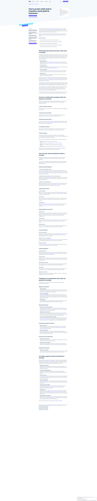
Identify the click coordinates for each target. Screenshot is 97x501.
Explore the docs (61, 439)
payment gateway (49, 142)
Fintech (50, 469)
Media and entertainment (52, 473)
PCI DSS (40, 193)
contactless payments (56, 308)
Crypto (50, 456)
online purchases (45, 79)
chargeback (42, 87)
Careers (60, 469)
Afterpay (59, 171)
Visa (65, 366)
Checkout (40, 458)
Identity (40, 466)
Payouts (40, 473)
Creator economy (51, 468)
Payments (40, 472)
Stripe (40, 171)
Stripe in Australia (59, 400)
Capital (40, 457)
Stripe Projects (51, 492)
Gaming (50, 470)
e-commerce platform (58, 142)
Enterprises (50, 453)
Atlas (39, 454)
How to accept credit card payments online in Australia (33, 35)
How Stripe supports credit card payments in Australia (32, 41)
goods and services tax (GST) (62, 233)
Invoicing (40, 467)
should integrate (51, 177)
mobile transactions (56, 78)
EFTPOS (46, 141)
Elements (40, 464)
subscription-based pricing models (59, 146)
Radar (39, 474)
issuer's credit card (54, 70)
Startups (50, 454)
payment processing (49, 360)
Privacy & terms (61, 458)
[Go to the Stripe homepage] (29, 452)
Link (39, 469)
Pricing (50, 1)
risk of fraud (57, 339)
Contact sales (65, 1)
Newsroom (60, 470)
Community (60, 456)
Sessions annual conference (63, 457)
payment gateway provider (50, 253)
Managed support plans (62, 476)
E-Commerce (51, 457)
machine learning (54, 385)
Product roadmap (61, 468)
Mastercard (42, 367)
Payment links (41, 471)
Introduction (30, 28)
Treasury (40, 480)
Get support (61, 475)
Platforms (50, 465)
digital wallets (42, 84)
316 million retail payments (51, 28)
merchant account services (55, 185)
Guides (60, 453)
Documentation (51, 487)
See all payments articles (32, 422)
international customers (46, 244)
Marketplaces (51, 463)
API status (50, 489)
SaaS (49, 466)
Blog (60, 455)
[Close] (95, 497)
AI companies (51, 467)
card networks (55, 67)
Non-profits (50, 474)
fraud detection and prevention (47, 203)
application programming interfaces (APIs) (54, 391)
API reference (51, 488)
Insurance (50, 472)
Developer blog (51, 493)
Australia (57, 28)
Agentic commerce (51, 455)
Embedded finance (51, 458)
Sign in (61, 1)
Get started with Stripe (32, 15)
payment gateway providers (47, 170)
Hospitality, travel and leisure (53, 471)
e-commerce (49, 78)
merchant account (57, 183)
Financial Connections (42, 465)
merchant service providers (48, 121)
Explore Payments (51, 441)
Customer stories (61, 454)
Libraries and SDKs (51, 491)
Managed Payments (41, 470)
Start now (30, 441)
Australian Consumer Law (52, 239)
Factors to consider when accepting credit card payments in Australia (33, 33)
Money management (52, 464)
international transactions (45, 376)
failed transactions (50, 397)
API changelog (51, 490)
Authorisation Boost (41, 455)
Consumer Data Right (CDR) (45, 294)
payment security (42, 162)
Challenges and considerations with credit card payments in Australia (33, 38)
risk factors (54, 215)
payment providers (53, 122)
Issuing (40, 468)
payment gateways (53, 34)
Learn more (61, 15)
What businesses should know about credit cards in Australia (33, 30)
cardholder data (62, 193)
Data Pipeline (40, 463)
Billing (39, 456)
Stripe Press (61, 471)
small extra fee (53, 66)
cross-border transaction (45, 318)
